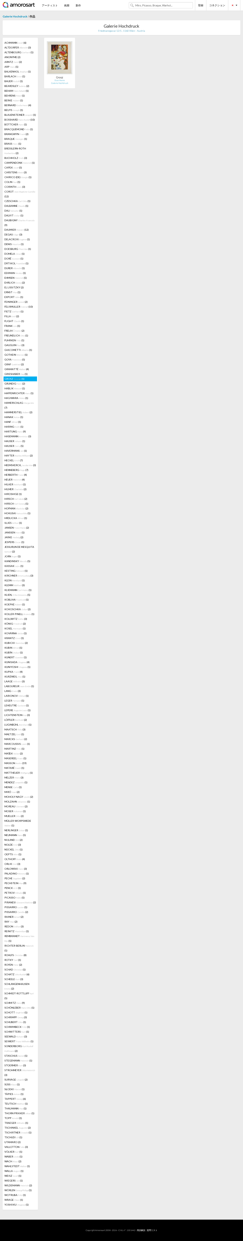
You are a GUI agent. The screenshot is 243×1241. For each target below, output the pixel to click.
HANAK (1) (13, 417)
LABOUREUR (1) (19, 686)
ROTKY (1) (12, 959)
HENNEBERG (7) (16, 469)
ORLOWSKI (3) (15, 868)
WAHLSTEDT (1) (17, 1166)
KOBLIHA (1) (16, 599)
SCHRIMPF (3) (15, 1017)
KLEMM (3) (14, 585)
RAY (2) (10, 921)
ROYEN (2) (13, 964)
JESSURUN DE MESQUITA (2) (19, 549)
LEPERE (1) (17, 710)
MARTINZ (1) (14, 748)
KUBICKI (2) (16, 642)
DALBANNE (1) (16, 205)
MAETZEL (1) (14, 734)
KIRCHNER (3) (18, 575)
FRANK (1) (12, 325)
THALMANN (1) (15, 1108)
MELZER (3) (13, 777)
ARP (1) (11, 66)
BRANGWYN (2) (16, 134)
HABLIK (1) (14, 388)
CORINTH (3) (14, 186)
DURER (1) (14, 268)
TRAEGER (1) (16, 1122)
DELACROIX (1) (17, 239)
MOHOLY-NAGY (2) (18, 796)
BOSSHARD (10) (19, 119)
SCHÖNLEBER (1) (19, 1007)
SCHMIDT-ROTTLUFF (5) (19, 996)
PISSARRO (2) (16, 911)
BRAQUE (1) (15, 138)
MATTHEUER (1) (18, 772)
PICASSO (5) (14, 897)
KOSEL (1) (15, 628)
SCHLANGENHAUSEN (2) (16, 986)
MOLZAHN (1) (17, 801)
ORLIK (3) (12, 863)
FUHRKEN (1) (14, 340)
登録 (200, 5)
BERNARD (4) (17, 105)
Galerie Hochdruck (15, 16)
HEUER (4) (14, 479)
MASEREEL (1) (15, 758)
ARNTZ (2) (13, 61)
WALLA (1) (13, 1170)
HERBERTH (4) (15, 474)
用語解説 (141, 1230)
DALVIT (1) (13, 215)
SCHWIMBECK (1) (17, 1026)
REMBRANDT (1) (19, 938)
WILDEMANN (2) (18, 1185)
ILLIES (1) (13, 522)
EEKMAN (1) (15, 272)
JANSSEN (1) (14, 532)
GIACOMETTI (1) (18, 349)
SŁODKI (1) (14, 1089)
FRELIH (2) (14, 330)
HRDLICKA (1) (15, 518)
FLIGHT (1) (14, 321)
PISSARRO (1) (15, 907)
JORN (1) (12, 556)
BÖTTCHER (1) (15, 124)
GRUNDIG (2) (14, 383)
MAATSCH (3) (14, 729)
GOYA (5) (14, 359)
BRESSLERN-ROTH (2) (15, 151)
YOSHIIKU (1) (16, 1204)
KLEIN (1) (14, 580)
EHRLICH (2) (14, 282)
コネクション (217, 5)
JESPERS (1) (14, 542)
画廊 (66, 5)
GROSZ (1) (14, 378)
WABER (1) (13, 1156)
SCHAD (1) (15, 969)
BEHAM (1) (16, 90)
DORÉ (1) (13, 258)
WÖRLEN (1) (18, 1190)
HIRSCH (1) (16, 503)
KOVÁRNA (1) (15, 633)
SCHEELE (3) (13, 979)
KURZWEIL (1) (14, 676)
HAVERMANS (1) (15, 450)
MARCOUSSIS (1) (17, 743)
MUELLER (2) (14, 815)
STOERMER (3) (15, 1065)
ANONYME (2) (12, 57)
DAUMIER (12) (16, 229)
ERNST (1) (12, 292)
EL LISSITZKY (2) (14, 287)
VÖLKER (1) (13, 1151)
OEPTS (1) (12, 854)
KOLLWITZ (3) (15, 618)
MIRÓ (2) (12, 791)
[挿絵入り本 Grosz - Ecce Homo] (60, 58)
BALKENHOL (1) (17, 71)
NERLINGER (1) (16, 830)
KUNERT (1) (15, 657)
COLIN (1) (12, 181)
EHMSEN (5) (15, 277)
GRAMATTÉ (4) (16, 369)
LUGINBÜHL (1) (17, 724)
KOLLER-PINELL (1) (19, 614)
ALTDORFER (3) (17, 47)
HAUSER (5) (13, 445)
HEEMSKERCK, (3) (20, 465)
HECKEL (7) (13, 460)
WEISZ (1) (12, 1175)
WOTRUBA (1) (15, 1194)
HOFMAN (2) (16, 508)
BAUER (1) (13, 81)
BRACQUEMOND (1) (18, 129)
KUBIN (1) (13, 647)
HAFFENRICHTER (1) (18, 393)
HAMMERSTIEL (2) (18, 412)
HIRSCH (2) (15, 498)
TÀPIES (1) (13, 1093)
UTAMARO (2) (12, 1142)
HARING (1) (13, 426)
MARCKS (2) (15, 739)
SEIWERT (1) (18, 1041)
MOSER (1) (15, 811)
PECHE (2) (14, 878)
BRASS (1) (12, 143)
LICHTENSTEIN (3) (17, 714)
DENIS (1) (14, 244)
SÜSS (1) (12, 1084)
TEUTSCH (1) (16, 1103)
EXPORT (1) (13, 296)
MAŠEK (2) (13, 753)
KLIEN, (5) (17, 594)
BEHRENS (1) (14, 95)
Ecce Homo (60, 80)
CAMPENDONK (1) (19, 162)
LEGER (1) (14, 700)
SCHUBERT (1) (15, 1022)
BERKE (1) (13, 100)
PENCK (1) (12, 887)
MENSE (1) (13, 787)
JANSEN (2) (16, 527)
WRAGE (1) (13, 1199)
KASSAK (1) (13, 565)
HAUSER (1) (14, 441)
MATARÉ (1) (14, 767)
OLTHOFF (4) (14, 859)
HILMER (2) (15, 489)
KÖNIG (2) (15, 623)
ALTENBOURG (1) (18, 52)
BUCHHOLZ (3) (15, 157)
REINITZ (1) (16, 931)
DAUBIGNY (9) (19, 223)
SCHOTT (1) (15, 1012)
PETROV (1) (15, 892)
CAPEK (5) (13, 167)
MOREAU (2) (16, 806)
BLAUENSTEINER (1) (20, 114)
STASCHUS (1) (15, 1055)
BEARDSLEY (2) (16, 85)
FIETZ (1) (13, 311)
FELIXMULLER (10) (18, 306)
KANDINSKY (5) (17, 561)
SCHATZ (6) (16, 974)
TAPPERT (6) (15, 1098)
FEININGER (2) (16, 301)
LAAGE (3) (14, 681)
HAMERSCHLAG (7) (19, 405)
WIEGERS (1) (13, 1180)
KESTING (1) (16, 570)
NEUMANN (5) (15, 835)
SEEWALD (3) (15, 1036)
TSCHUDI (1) (13, 1137)
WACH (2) (12, 1161)
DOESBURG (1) (17, 248)
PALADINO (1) (16, 873)
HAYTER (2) (18, 455)
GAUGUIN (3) (14, 345)
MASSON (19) (15, 763)
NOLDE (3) (12, 844)
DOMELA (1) (14, 253)
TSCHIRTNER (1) (17, 1132)
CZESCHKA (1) (17, 200)
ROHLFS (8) (15, 955)
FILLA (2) (11, 316)
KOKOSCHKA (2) (17, 609)
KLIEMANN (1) (17, 589)
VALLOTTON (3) (16, 1146)
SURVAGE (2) (16, 1079)
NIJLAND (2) (13, 839)
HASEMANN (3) (17, 436)
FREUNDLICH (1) (16, 335)
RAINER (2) (13, 916)
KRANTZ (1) (14, 638)
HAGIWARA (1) (16, 397)
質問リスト (152, 1230)
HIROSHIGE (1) (13, 493)
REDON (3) (14, 926)
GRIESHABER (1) (16, 373)
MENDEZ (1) (15, 782)
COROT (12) (19, 194)
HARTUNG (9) (15, 431)
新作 (78, 5)
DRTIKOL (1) (16, 263)
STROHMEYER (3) (19, 1072)
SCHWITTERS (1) (16, 1031)
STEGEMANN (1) (18, 1060)
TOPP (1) (13, 1118)
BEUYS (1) (13, 109)
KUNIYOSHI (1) (17, 666)
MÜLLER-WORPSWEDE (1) (17, 823)
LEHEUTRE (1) (16, 705)
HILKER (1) (15, 484)
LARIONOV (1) (16, 695)
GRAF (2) (14, 364)
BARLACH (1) (14, 76)
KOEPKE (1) (14, 604)
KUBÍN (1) (13, 652)
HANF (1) (12, 421)
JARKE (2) (13, 537)
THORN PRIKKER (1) (19, 1113)
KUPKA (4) (13, 671)
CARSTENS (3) (15, 172)
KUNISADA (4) (17, 662)
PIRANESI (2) (20, 902)
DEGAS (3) (13, 234)
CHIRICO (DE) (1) (17, 177)
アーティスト (50, 5)
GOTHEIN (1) (16, 354)
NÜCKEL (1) (13, 849)
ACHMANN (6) (15, 42)
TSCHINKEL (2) (17, 1127)
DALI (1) (13, 210)
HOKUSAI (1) (17, 513)
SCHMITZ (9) (14, 1002)
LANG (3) (12, 690)
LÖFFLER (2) (15, 719)
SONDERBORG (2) (18, 1048)
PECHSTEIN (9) (15, 883)
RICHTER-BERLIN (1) (19, 948)
